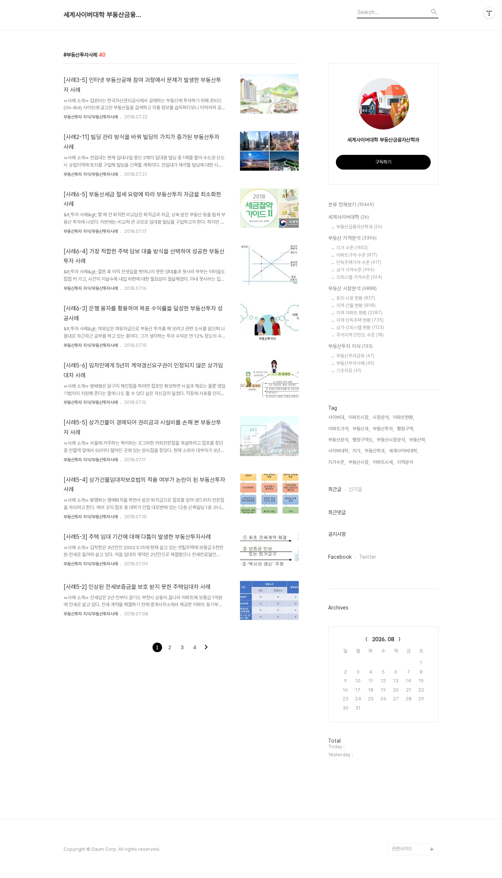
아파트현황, (403, 417)
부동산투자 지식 (350, 346)
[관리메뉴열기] (489, 12)
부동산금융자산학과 (359, 227)
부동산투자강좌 (355, 356)
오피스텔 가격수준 (359, 277)
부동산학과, (375, 451)
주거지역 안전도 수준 (360, 335)
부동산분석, (338, 439)
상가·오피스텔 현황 (360, 327)
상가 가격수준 (355, 270)
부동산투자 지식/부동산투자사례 (91, 117)
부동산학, (417, 439)
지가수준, (336, 462)
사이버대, (336, 417)
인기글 (355, 489)
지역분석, (405, 462)
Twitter (367, 557)
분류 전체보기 (351, 204)
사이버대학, (338, 451)
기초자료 (348, 370)
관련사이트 (402, 849)
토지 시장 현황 (355, 298)
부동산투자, (383, 428)
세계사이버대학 (348, 217)
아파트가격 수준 (356, 255)
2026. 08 (383, 639)
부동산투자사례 (355, 363)
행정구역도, (363, 439)
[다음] (206, 648)
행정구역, (405, 428)
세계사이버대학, (403, 451)
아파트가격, (338, 428)
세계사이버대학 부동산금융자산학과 (104, 14)
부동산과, (361, 428)
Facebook (340, 557)
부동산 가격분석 (352, 238)
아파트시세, (383, 462)
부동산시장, (359, 462)
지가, (357, 451)
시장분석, (381, 417)
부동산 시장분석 (352, 288)
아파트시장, (359, 417)
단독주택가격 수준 (358, 262)
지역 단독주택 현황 (360, 320)
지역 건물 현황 (356, 305)
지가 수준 (352, 247)
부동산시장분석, (391, 439)
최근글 (334, 489)
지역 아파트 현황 (359, 313)
